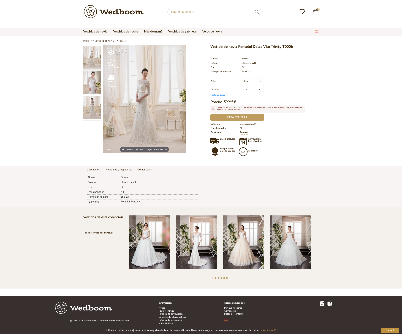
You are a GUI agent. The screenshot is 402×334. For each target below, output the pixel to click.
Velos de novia (212, 31)
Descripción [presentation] (93, 169)
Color (213, 81)
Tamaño (214, 88)
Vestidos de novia (95, 31)
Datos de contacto (234, 314)
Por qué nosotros (233, 308)
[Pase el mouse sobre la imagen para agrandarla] (144, 99)
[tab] (93, 170)
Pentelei (244, 132)
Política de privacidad (170, 320)
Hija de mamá (153, 31)
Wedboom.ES (91, 320)
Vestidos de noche (125, 31)
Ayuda (162, 308)
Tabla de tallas (217, 95)
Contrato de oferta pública (172, 317)
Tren (212, 67)
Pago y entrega (166, 311)
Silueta (214, 58)
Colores (214, 63)
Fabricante (216, 132)
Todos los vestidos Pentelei (98, 233)
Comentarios (231, 311)
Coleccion (215, 123)
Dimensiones (166, 323)
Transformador (218, 128)
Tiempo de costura (220, 71)
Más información (269, 330)
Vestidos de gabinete (182, 31)
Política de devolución (171, 314)
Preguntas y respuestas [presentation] (119, 169)
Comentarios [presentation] (144, 169)
